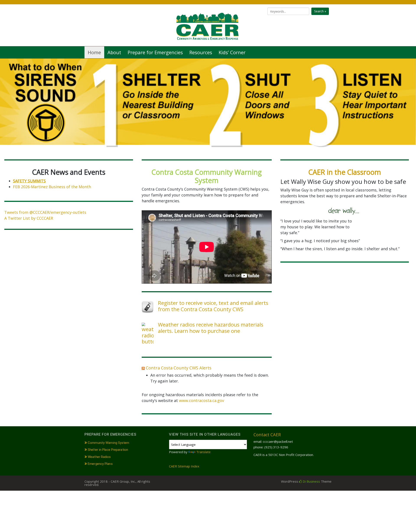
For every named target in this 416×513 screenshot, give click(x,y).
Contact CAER (267, 435)
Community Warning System (108, 443)
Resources (200, 52)
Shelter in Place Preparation (108, 450)
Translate (203, 452)
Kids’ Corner (232, 52)
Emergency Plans (100, 464)
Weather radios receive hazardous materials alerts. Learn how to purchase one (210, 327)
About (114, 52)
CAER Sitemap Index (184, 466)
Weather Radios (99, 457)
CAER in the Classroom (344, 172)
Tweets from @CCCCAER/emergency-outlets (45, 212)
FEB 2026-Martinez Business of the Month (52, 186)
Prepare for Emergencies (155, 52)
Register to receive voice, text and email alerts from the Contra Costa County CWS (213, 306)
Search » (320, 11)
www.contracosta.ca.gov (201, 400)
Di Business (311, 481)
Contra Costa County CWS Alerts (178, 368)
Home (94, 52)
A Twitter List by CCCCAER (28, 218)
